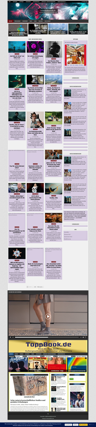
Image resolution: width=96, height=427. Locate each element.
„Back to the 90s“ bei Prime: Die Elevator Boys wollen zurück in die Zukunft (53, 164)
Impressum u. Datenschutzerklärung (48, 1)
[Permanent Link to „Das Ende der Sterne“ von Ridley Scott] (17, 47)
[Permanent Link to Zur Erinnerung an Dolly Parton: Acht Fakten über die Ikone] (35, 120)
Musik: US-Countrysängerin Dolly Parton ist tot (35, 264)
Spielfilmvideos (17, 21)
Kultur (17, 54)
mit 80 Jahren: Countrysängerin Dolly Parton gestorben (35, 197)
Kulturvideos (25, 21)
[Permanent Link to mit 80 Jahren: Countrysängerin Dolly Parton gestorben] (35, 188)
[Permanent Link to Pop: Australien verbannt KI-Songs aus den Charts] (35, 219)
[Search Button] (48, 414)
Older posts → (40, 286)
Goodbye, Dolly (54, 198)
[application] (48, 316)
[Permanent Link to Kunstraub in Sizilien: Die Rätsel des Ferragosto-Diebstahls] (35, 156)
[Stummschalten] (83, 337)
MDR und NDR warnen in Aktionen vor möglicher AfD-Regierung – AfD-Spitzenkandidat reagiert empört (17, 266)
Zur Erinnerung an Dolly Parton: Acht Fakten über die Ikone (35, 133)
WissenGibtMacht (36, 1)
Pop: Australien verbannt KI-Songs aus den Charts (35, 230)
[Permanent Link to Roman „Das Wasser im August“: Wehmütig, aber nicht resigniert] (53, 79)
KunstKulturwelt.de (48, 10)
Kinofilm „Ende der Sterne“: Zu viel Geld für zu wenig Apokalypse (78, 32)
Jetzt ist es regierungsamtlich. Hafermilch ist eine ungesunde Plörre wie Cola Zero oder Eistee (18, 34)
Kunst (31, 21)
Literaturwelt (28, 1)
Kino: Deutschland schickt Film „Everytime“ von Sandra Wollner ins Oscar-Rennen (53, 265)
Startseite (10, 21)
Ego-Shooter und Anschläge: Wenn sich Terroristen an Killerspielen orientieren (38, 32)
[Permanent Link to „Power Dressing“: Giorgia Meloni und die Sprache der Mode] (53, 118)
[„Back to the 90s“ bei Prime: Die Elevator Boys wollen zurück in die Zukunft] (67, 123)
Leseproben (21, 1)
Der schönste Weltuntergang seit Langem (35, 57)
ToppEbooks (15, 1)
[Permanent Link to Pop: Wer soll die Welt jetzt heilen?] (17, 156)
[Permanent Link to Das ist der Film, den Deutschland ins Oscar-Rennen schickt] (53, 218)
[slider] (47, 337)
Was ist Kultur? (48, 21)
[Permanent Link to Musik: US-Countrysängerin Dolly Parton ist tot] (35, 254)
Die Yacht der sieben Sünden (71, 42)
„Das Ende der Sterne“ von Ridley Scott (17, 57)
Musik (35, 21)
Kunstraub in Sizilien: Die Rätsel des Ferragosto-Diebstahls (35, 167)
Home (10, 1)
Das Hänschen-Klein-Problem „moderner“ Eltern (53, 62)
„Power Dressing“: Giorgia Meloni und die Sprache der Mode (53, 129)
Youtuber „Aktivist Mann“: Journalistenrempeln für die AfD (16, 197)
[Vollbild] (85, 337)
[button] (48, 316)
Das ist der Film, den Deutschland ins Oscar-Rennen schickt (54, 227)
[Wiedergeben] (10, 337)
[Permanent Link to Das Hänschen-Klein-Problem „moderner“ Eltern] (53, 49)
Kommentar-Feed (68, 236)
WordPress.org (67, 239)
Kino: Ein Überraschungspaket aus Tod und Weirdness (17, 230)
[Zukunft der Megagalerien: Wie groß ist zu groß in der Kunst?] (67, 135)
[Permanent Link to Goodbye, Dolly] (53, 188)
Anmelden (66, 232)
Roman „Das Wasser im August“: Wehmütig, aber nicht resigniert (58, 32)
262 (35, 286)
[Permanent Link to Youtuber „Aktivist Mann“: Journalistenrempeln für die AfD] (17, 188)
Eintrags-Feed (67, 234)
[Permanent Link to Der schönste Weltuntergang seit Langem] (35, 47)
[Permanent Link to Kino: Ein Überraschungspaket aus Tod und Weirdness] (17, 219)
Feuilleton (40, 21)
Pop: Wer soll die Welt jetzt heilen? (17, 167)
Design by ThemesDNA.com (48, 418)
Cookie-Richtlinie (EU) (61, 1)
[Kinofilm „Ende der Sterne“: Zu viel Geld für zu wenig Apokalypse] (67, 96)
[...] (75, 72)
